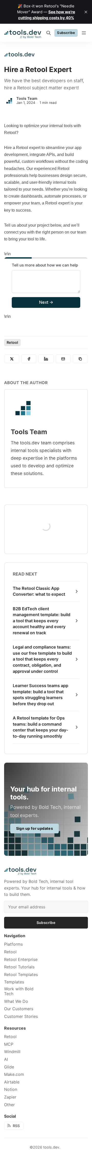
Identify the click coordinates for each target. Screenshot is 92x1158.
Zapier (10, 1097)
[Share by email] (63, 359)
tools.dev (51, 1147)
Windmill (12, 1051)
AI (6, 1059)
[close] (86, 12)
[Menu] (84, 33)
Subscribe (66, 33)
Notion (10, 1089)
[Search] (48, 33)
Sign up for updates (34, 828)
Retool (12, 342)
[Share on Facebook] (28, 359)
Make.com (14, 1074)
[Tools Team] (9, 101)
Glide (9, 1067)
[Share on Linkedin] (45, 359)
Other (9, 1104)
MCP (8, 1044)
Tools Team (26, 98)
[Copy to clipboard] (80, 359)
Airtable (11, 1082)
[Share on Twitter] (11, 359)
